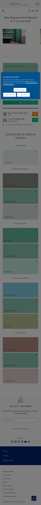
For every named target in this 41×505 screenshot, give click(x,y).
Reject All (23, 94)
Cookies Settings (20, 90)
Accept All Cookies (9, 94)
